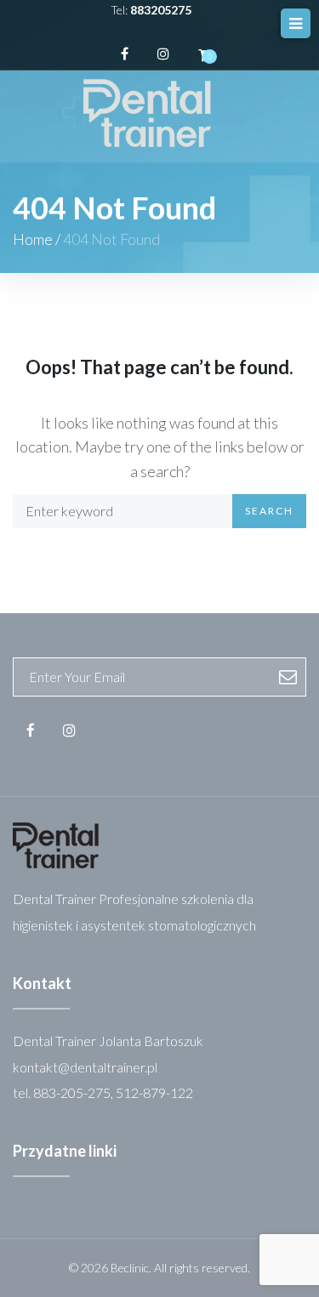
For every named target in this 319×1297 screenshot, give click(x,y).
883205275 (160, 10)
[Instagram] (163, 53)
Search (269, 510)
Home (33, 239)
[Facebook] (125, 53)
